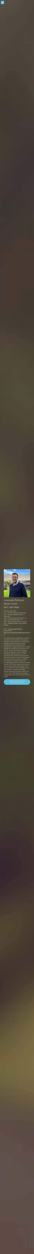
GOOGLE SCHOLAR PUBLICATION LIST (17, 682)
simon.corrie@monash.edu (15, 629)
